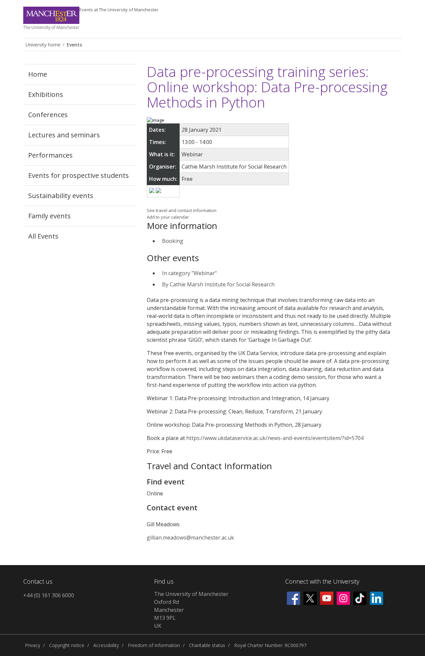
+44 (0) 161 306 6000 (48, 595)
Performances (50, 155)
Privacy (32, 645)
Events (118, 10)
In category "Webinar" (189, 273)
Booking (172, 241)
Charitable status (207, 645)
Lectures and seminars (64, 134)
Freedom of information (154, 645)
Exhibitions (45, 94)
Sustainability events (60, 195)
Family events (49, 215)
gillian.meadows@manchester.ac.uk (190, 537)
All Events (43, 236)
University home (43, 44)
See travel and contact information (181, 210)
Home (37, 74)
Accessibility (106, 645)
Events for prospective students (78, 175)
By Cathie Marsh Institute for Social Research (218, 284)
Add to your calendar (168, 217)
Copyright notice (66, 645)
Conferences (48, 114)
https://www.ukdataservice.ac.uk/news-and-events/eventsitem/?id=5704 (275, 438)
